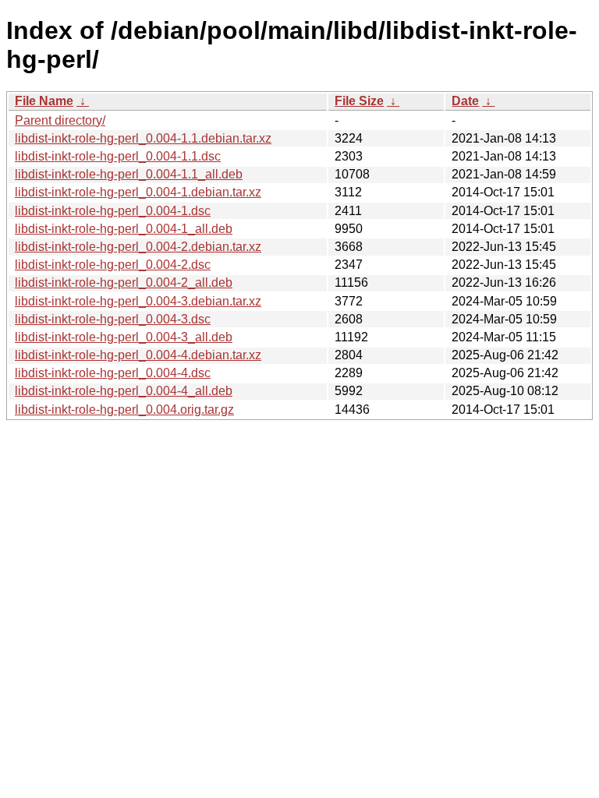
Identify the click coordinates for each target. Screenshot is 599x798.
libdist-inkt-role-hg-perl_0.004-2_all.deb (123, 282)
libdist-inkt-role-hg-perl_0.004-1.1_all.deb (129, 174)
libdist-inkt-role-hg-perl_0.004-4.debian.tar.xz (138, 355)
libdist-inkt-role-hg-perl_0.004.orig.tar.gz (124, 409)
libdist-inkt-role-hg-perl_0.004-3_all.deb (123, 337)
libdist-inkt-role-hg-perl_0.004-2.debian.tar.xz (138, 246)
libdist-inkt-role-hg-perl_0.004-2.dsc (113, 264)
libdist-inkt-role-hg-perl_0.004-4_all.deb (123, 390)
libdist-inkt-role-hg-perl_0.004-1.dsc (113, 210)
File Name (44, 101)
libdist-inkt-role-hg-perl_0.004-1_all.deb (123, 228)
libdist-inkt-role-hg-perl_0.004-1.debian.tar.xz (138, 192)
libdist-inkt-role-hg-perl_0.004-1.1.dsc (118, 156)
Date (465, 101)
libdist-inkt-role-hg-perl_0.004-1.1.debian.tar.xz (143, 138)
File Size (359, 101)
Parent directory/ (60, 120)
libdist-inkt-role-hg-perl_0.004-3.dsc (113, 319)
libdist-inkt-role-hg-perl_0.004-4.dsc (113, 373)
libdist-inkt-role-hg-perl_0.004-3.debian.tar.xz (138, 301)
